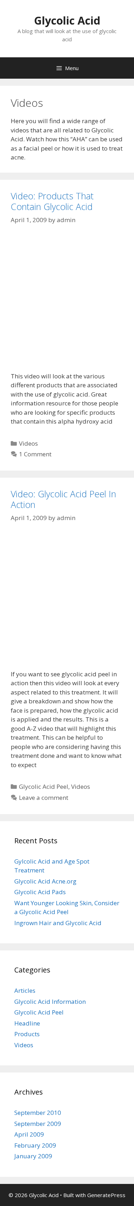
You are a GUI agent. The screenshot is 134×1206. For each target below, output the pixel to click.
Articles (24, 990)
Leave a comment (43, 797)
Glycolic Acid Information (50, 1001)
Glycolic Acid (67, 20)
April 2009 (29, 1134)
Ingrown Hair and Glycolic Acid (57, 923)
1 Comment (35, 454)
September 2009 (37, 1124)
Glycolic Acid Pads (40, 892)
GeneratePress (106, 1195)
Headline (27, 1023)
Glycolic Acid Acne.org (45, 881)
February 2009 (35, 1145)
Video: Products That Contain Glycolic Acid (52, 201)
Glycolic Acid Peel (43, 786)
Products (27, 1034)
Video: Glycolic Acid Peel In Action (63, 499)
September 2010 (37, 1112)
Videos (28, 443)
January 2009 (33, 1156)
